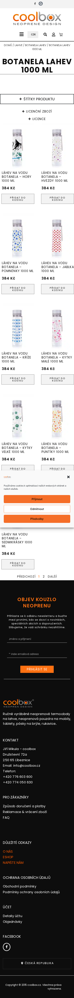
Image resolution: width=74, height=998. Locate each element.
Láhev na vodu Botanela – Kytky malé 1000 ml (56, 357)
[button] (68, 477)
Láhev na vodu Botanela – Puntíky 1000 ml (55, 448)
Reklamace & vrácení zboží (25, 812)
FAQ (6, 817)
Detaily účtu (12, 916)
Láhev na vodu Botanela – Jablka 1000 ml (57, 267)
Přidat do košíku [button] (18, 199)
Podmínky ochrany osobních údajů (31, 892)
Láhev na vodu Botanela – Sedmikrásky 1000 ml (17, 540)
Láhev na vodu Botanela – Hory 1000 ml (17, 177)
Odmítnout (37, 509)
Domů (8, 45)
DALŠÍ (52, 576)
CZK (33, 34)
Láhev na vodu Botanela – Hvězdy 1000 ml (54, 177)
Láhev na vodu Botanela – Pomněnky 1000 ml (18, 267)
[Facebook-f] (35, 4)
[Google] (41, 4)
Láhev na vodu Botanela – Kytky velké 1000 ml (17, 448)
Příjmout (37, 499)
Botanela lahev (35, 45)
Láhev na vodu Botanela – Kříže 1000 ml (16, 357)
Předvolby (37, 519)
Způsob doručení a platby (24, 806)
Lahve (18, 45)
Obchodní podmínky (19, 886)
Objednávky (12, 921)
